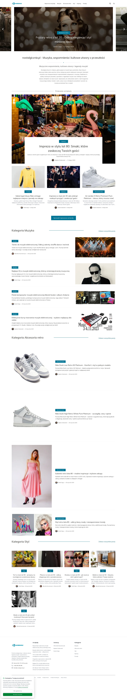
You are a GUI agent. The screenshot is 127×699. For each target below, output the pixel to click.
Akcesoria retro (67, 3)
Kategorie (78, 642)
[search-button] (110, 3)
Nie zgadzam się (18, 691)
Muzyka (59, 3)
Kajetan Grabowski (58, 648)
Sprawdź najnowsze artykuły (64, 218)
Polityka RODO (45, 677)
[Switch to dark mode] (114, 3)
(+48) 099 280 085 (18, 665)
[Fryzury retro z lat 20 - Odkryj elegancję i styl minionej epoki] (63, 29)
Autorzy (56, 642)
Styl (74, 3)
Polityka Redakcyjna (55, 677)
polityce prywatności (23, 687)
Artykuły (35, 642)
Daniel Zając (57, 651)
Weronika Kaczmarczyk (59, 645)
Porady (85, 3)
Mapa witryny (64, 677)
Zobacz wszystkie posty (107, 231)
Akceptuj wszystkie (17, 694)
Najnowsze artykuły (50, 3)
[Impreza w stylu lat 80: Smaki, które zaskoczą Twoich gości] (63, 129)
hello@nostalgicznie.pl (19, 668)
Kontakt (39, 677)
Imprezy (79, 3)
